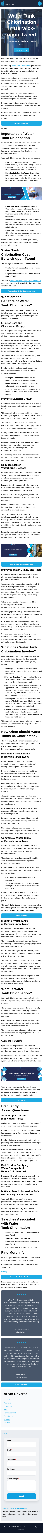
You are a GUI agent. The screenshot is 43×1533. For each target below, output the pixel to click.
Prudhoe (7, 1423)
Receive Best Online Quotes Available (21, 291)
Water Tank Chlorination (21, 66)
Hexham (7, 1419)
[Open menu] (40, 3)
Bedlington (8, 1406)
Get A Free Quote (21, 1384)
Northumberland (10, 1413)
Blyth (6, 1409)
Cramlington (8, 1416)
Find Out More (21, 915)
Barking (4, 1272)
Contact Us (21, 1100)
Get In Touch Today (21, 123)
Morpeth (7, 1399)
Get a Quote (20, 50)
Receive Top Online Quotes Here (21, 564)
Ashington (7, 1403)
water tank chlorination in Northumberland (25, 280)
